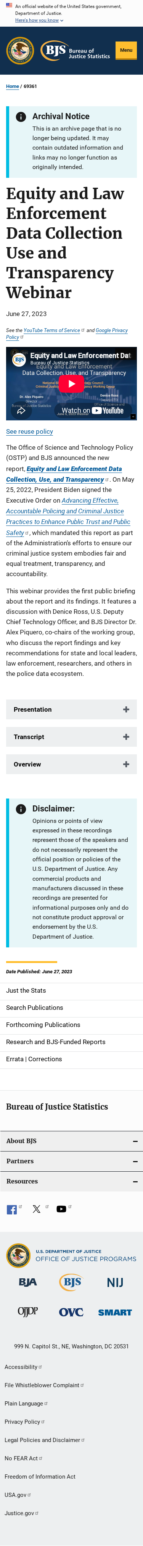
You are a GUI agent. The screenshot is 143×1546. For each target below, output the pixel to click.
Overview (27, 764)
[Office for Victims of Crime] (71, 1317)
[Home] (75, 50)
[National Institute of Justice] (115, 1288)
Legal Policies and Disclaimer (42, 1440)
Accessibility (21, 1367)
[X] (39, 1211)
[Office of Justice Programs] (20, 51)
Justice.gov (19, 1513)
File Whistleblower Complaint (42, 1385)
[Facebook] (14, 1211)
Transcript (29, 737)
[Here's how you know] (71, 13)
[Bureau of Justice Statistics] (71, 1292)
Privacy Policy (22, 1421)
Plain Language (24, 1403)
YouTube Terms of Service (52, 330)
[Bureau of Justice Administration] (28, 1288)
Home (12, 86)
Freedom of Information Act (40, 1476)
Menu (126, 50)
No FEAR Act (21, 1458)
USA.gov (15, 1495)
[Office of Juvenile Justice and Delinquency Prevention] (28, 1318)
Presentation (33, 709)
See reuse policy (29, 431)
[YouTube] (64, 1211)
